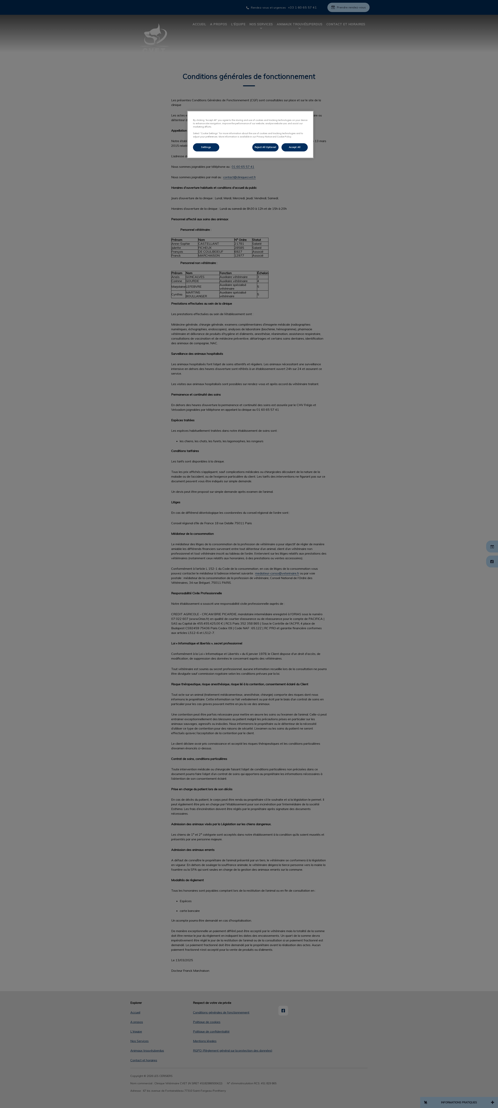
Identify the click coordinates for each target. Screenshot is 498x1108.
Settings (206, 147)
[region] (250, 134)
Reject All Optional (265, 147)
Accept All (295, 147)
